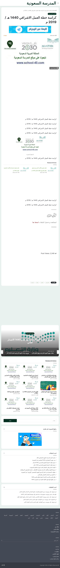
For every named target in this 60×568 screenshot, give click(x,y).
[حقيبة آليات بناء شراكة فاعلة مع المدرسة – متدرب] (48, 401)
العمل (42, 282)
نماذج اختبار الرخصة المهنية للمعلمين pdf (46, 457)
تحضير (41, 518)
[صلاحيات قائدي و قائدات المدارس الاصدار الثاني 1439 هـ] (12, 369)
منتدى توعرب (56, 556)
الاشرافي (47, 282)
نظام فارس (56, 529)
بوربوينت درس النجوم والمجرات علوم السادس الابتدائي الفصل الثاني (34, 491)
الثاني (43, 515)
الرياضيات (38, 515)
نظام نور (57, 526)
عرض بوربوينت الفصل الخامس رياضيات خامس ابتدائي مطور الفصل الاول (33, 497)
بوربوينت (46, 518)
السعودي (32, 515)
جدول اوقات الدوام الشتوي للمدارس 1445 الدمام (44, 462)
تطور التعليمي (55, 554)
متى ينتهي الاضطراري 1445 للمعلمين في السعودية (43, 460)
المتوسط (11, 515)
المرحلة (5, 515)
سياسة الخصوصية (55, 531)
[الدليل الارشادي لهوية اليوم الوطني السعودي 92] (48, 385)
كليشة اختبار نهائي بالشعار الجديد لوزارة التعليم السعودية (42, 467)
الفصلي (16, 515)
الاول (47, 515)
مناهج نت (57, 551)
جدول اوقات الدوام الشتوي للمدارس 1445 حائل (44, 465)
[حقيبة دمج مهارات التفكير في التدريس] (12, 401)
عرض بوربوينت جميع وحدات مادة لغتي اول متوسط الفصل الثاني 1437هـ (36, 494)
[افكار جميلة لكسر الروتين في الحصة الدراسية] (30, 401)
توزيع (37, 518)
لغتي (29, 518)
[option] (30, 340)
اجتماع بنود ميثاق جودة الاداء (13, 391)
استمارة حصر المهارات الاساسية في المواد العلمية (31, 376)
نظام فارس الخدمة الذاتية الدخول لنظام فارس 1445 (43, 477)
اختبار (57, 515)
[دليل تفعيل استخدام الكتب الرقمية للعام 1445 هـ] (24, 169)
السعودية (26, 515)
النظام (51, 518)
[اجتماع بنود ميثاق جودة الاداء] (12, 385)
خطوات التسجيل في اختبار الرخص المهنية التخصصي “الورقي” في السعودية (38, 472)
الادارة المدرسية (47, 10)
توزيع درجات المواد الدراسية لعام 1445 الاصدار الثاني (30, 341)
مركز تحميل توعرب (54, 558)
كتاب (33, 518)
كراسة (32, 282)
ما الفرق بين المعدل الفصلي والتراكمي (46, 474)
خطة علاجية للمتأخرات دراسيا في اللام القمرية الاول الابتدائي (48, 376)
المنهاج (56, 518)
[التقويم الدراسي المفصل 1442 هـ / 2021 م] (30, 385)
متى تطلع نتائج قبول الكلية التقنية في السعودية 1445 (43, 479)
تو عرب (57, 549)
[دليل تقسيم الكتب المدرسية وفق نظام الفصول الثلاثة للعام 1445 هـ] (52, 169)
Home (53, 10)
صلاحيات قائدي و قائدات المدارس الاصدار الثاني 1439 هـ (12, 376)
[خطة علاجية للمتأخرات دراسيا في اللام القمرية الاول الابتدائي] (48, 369)
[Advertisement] (30, 83)
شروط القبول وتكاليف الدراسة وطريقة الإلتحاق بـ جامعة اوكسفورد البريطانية (37, 469)
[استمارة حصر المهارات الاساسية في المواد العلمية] (30, 369)
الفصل (21, 515)
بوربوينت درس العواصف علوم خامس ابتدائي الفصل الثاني (35, 499)
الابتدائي (52, 515)
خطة (37, 282)
